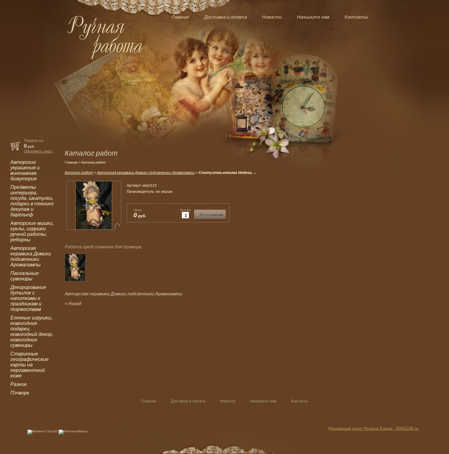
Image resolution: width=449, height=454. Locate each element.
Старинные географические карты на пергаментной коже (29, 364)
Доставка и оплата (225, 17)
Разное (18, 384)
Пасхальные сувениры (24, 276)
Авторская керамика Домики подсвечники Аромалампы (30, 256)
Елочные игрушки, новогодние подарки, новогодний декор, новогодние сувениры (31, 331)
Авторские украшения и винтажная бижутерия (25, 170)
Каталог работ (79, 173)
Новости (272, 17)
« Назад (73, 303)
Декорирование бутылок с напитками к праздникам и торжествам (28, 298)
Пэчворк (19, 392)
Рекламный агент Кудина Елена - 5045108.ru (373, 428)
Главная (180, 17)
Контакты (356, 17)
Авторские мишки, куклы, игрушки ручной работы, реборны (32, 231)
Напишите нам (313, 17)
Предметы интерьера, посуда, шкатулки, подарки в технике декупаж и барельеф (32, 201)
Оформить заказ (38, 151)
